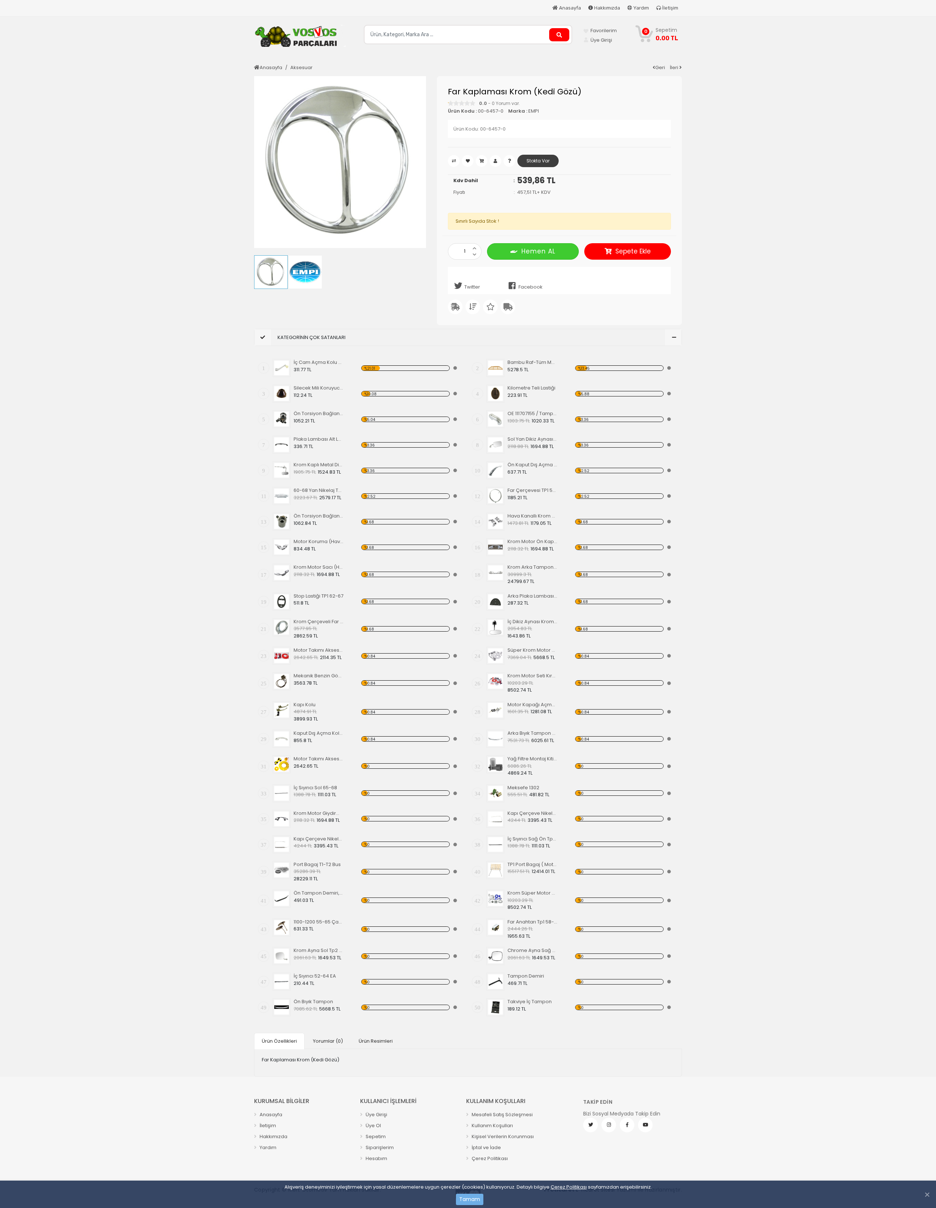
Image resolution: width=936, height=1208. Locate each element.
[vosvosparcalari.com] (300, 39)
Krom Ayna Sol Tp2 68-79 (319, 950)
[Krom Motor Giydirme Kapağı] (281, 819)
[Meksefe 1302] (495, 793)
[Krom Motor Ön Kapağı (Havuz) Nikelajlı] (495, 547)
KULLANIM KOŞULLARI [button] (495, 1101)
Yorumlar (328, 1041)
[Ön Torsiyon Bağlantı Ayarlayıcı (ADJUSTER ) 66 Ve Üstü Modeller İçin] (281, 521)
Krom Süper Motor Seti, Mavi (532, 892)
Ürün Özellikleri (279, 1041)
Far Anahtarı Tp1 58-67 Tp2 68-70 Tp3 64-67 (532, 921)
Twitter (472, 286)
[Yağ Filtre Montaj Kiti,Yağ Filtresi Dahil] (495, 764)
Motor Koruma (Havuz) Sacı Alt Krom (319, 541)
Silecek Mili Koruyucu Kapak (319, 387)
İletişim (669, 8)
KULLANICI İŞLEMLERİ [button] (388, 1101)
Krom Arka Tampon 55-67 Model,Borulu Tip (532, 567)
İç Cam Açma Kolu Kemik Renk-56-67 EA (319, 362)
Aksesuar (301, 67)
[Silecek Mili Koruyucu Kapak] (281, 393)
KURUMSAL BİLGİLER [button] (281, 1101)
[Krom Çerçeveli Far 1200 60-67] (281, 627)
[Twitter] (590, 1125)
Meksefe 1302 (523, 787)
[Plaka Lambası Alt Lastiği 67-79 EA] (281, 444)
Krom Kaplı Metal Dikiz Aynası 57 (319, 464)
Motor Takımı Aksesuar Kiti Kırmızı (319, 650)
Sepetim (375, 1136)
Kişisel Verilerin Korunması (502, 1136)
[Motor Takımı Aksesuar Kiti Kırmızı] (281, 655)
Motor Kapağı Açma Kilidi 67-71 (532, 704)
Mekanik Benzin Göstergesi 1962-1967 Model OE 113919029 (319, 675)
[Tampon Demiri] (495, 981)
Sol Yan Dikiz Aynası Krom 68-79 (532, 439)
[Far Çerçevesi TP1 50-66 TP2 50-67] (495, 496)
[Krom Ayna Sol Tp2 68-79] (281, 956)
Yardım (640, 8)
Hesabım (376, 1158)
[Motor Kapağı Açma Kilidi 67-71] (495, 710)
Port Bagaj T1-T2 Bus (317, 864)
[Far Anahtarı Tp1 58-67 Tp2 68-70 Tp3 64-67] (495, 927)
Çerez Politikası (569, 1186)
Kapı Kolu (305, 704)
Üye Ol (373, 1125)
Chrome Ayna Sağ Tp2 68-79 (532, 950)
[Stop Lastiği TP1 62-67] (281, 601)
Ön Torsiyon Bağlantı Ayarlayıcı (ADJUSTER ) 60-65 (319, 413)
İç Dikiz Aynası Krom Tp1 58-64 (532, 621)
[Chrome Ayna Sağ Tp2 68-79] (495, 956)
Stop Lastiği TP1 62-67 (318, 595)
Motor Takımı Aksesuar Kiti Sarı (319, 758)
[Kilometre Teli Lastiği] (495, 393)
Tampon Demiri (525, 975)
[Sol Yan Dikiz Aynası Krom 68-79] (495, 444)
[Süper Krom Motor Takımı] (495, 655)
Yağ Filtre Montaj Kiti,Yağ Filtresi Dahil (532, 758)
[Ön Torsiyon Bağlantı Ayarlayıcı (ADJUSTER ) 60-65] (281, 419)
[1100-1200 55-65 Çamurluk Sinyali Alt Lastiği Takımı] (281, 927)
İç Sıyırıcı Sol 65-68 (315, 787)
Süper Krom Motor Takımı (532, 650)
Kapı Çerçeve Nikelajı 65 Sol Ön (532, 813)
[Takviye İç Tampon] (495, 1007)
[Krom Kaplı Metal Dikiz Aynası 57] (281, 470)
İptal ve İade (486, 1147)
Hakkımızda (606, 8)
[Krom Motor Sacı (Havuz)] (281, 572)
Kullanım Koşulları (492, 1125)
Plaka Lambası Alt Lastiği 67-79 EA (319, 439)
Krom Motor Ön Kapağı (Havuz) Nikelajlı (532, 541)
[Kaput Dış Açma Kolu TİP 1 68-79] (281, 738)
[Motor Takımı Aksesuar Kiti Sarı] (281, 764)
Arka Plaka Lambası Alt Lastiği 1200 (532, 595)
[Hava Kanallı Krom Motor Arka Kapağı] (495, 521)
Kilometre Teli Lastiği (531, 387)
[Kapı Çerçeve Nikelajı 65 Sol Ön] (495, 819)
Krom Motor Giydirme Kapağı (319, 813)
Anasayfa (569, 8)
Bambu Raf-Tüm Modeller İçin (532, 362)
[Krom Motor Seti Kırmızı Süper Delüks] (495, 681)
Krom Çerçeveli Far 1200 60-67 (319, 621)
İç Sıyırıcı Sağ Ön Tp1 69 (532, 838)
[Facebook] (627, 1125)
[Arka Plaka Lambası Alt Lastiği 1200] (495, 601)
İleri (674, 67)
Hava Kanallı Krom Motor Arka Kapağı (532, 515)
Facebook (530, 286)
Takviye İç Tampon (529, 1001)
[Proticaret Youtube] (645, 1125)
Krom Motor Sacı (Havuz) (319, 567)
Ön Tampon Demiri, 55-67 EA (319, 892)
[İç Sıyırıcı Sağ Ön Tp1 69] (495, 844)
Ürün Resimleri (376, 1041)
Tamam (469, 1199)
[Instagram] (608, 1125)
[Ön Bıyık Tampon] (281, 1007)
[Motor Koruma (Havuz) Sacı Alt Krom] (281, 547)
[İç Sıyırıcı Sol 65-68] (281, 793)
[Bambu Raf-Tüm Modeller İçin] (495, 368)
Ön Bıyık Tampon (313, 1001)
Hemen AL (538, 251)
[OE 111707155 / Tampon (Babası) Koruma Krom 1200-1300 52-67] (495, 419)
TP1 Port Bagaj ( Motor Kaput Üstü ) (532, 864)
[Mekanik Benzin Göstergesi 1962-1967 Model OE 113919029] (281, 681)
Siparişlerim (379, 1147)
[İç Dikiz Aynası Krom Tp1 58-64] (495, 627)
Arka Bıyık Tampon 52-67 (532, 733)
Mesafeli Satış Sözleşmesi (502, 1114)
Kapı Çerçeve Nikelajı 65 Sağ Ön (319, 838)
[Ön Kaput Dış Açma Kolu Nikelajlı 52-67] (495, 470)
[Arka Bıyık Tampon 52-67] (495, 738)
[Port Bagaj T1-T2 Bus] (281, 870)
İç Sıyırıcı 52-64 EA (315, 975)
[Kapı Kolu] (281, 710)
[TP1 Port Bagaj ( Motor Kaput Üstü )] (495, 870)
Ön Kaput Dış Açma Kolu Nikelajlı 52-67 (532, 464)
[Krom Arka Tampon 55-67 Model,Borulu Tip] (495, 572)
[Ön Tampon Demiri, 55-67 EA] (281, 898)
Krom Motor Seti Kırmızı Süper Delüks (532, 675)
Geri (660, 67)
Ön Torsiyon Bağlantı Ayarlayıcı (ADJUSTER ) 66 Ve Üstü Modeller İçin (319, 515)
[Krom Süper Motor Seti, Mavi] (495, 898)
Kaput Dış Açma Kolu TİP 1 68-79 (319, 733)
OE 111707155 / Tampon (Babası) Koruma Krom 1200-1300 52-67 (532, 413)
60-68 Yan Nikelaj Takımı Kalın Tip (319, 490)
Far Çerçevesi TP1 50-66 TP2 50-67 (532, 490)
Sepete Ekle (633, 251)
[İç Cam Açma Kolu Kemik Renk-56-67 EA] (281, 368)
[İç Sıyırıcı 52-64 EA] (281, 981)
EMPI (533, 111)
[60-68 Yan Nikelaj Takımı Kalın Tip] (281, 496)
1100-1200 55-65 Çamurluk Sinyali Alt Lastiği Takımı (319, 921)
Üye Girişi (376, 1114)
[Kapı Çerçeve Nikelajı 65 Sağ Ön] (281, 844)
